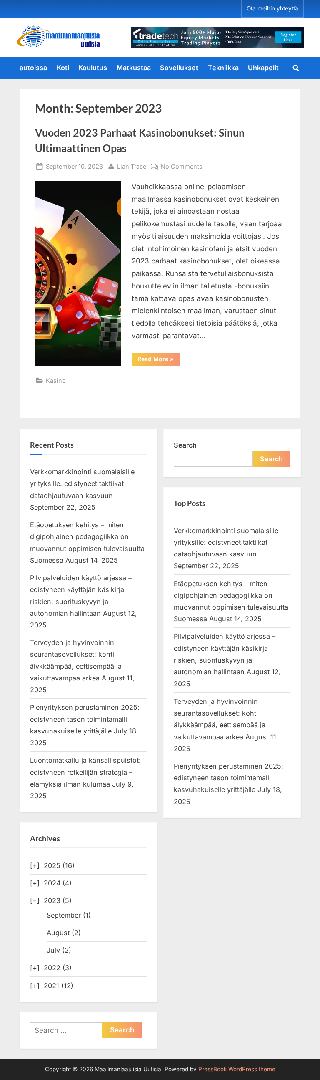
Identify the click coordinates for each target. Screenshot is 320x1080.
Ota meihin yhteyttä (272, 8)
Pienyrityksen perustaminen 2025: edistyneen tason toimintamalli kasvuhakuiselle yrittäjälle (85, 719)
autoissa (33, 67)
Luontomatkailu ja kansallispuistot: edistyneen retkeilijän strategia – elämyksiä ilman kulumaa (85, 772)
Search (185, 445)
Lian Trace (131, 166)
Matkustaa (134, 67)
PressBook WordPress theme (236, 1069)
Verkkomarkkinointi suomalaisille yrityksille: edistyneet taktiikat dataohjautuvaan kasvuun (82, 484)
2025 (52, 865)
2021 (51, 985)
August (58, 932)
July (53, 950)
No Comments (181, 167)
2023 (52, 900)
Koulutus (92, 67)
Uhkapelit (263, 67)
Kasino (56, 380)
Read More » (159, 360)
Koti (63, 67)
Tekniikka (223, 67)
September (64, 915)
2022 (52, 968)
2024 (52, 883)
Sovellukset (179, 67)
